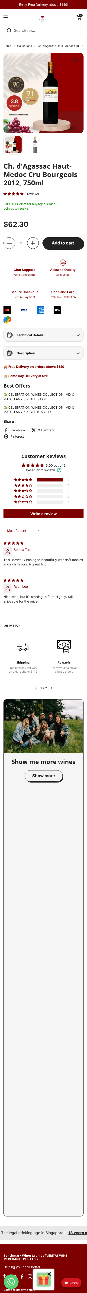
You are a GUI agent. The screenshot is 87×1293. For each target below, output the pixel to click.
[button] (79, 17)
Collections (24, 46)
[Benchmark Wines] (42, 17)
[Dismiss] (49, 1274)
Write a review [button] (43, 513)
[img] (13, 543)
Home (7, 46)
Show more (43, 775)
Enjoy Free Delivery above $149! (43, 4)
